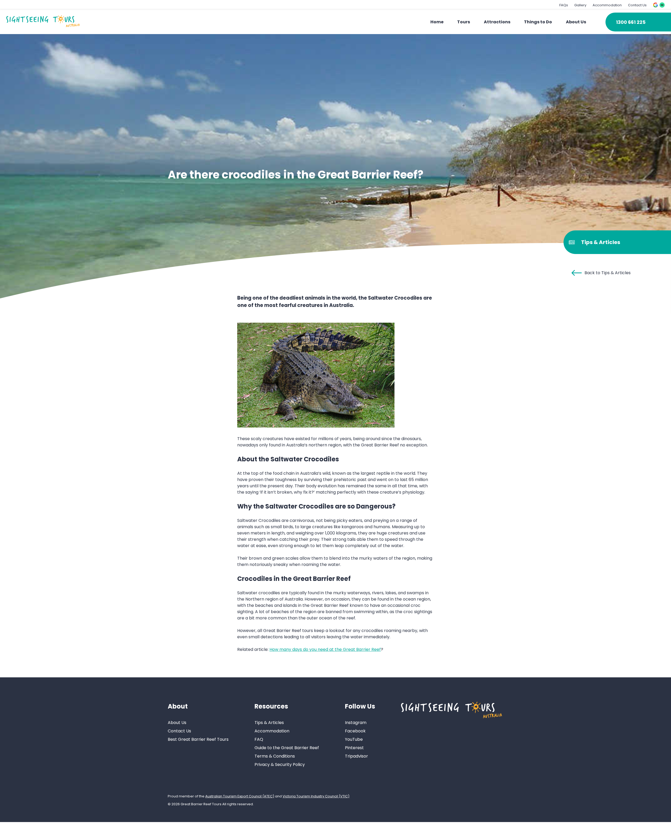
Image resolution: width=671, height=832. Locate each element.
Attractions (497, 22)
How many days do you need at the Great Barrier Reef (325, 649)
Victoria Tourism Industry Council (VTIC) (316, 796)
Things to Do (538, 22)
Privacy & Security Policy (280, 764)
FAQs (563, 5)
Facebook (355, 731)
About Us (576, 22)
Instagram (355, 723)
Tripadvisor (356, 756)
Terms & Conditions (275, 756)
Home (436, 22)
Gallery (580, 5)
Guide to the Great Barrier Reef (287, 748)
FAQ (259, 739)
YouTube (354, 739)
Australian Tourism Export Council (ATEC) (239, 796)
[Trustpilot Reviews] (662, 5)
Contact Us (637, 5)
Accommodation (607, 5)
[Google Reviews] (655, 5)
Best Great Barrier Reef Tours (198, 739)
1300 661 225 (631, 22)
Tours (463, 22)
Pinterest (354, 748)
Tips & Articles (269, 723)
